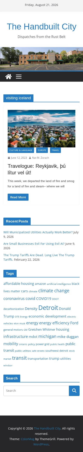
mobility (10, 343)
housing (62, 329)
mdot (33, 336)
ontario (23, 344)
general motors (13, 330)
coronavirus (14, 298)
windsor (8, 365)
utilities (65, 359)
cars (24, 291)
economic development (47, 316)
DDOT (55, 299)
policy (31, 344)
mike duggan (68, 336)
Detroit (48, 307)
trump (54, 358)
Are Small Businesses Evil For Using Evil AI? (33, 244)
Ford (74, 322)
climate (33, 291)
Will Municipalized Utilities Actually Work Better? (38, 232)
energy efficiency (54, 322)
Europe (42, 150)
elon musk (19, 323)
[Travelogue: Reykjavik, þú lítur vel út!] (41, 128)
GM (25, 329)
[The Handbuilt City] (41, 50)
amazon (40, 284)
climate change (53, 290)
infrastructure (15, 336)
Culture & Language (20, 150)
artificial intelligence (59, 283)
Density (31, 308)
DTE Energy (21, 316)
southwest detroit (56, 351)
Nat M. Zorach (40, 158)
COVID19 (43, 298)
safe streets (38, 350)
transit (19, 357)
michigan (47, 336)
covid (30, 298)
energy (32, 322)
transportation (38, 359)
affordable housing (18, 283)
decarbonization (13, 309)
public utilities (23, 350)
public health (57, 344)
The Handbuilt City (41, 26)
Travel (55, 150)
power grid (42, 344)
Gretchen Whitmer (41, 329)
